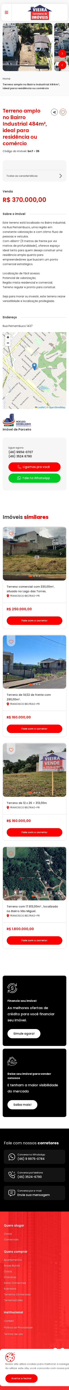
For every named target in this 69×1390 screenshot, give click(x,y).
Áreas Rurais (12, 1265)
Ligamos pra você (36, 467)
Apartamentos (13, 1260)
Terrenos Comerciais (17, 1294)
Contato (9, 1321)
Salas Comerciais (15, 1283)
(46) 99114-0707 (20, 452)
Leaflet (41, 407)
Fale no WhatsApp (36, 478)
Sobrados (10, 1288)
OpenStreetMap (57, 407)
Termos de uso (13, 1334)
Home (6, 78)
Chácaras (10, 1277)
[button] (62, 65)
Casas (8, 1234)
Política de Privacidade (18, 1327)
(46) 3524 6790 (20, 456)
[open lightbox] (27, 47)
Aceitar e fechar (21, 1378)
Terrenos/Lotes (13, 1300)
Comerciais (11, 1239)
